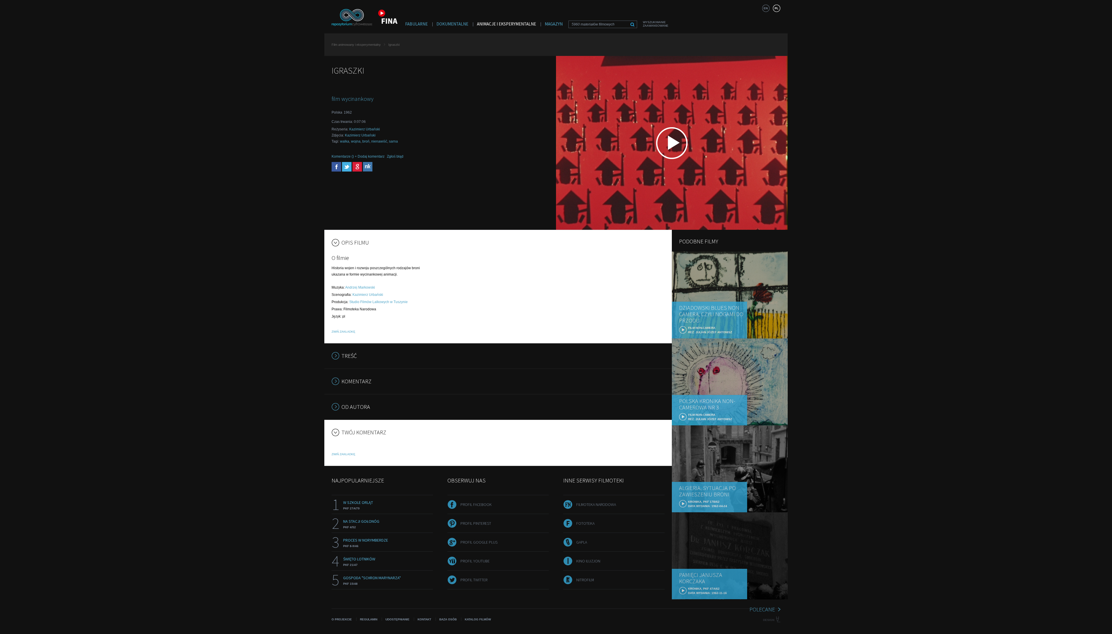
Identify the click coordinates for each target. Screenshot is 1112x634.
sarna (393, 141)
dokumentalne (452, 24)
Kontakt (424, 619)
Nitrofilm (585, 579)
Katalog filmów (478, 619)
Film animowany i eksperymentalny (356, 44)
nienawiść (379, 141)
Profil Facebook (476, 504)
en (766, 8)
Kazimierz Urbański (364, 129)
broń (366, 141)
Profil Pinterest (475, 523)
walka (344, 141)
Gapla (581, 542)
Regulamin (368, 619)
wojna (356, 141)
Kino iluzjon (588, 561)
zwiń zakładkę (343, 331)
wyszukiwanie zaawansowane (655, 24)
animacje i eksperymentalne (506, 24)
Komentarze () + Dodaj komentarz (358, 156)
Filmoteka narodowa (596, 504)
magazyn (554, 24)
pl (776, 8)
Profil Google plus (479, 542)
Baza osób (448, 619)
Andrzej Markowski (360, 287)
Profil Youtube (475, 561)
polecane (762, 609)
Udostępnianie (397, 619)
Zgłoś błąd (395, 156)
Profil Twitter (473, 579)
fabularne (416, 24)
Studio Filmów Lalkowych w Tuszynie (378, 302)
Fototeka (585, 523)
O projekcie (342, 619)
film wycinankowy (353, 98)
